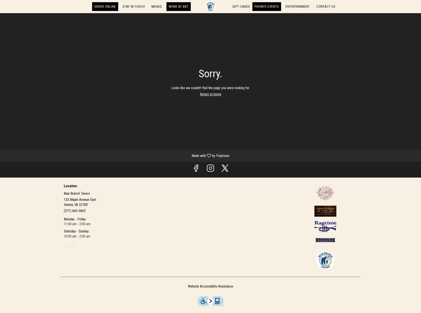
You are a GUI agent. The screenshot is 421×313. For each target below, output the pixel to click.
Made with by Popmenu (116, 155)
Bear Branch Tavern (325, 260)
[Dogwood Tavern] (325, 211)
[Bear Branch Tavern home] (210, 6)
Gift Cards (241, 7)
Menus (157, 7)
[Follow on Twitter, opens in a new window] (225, 169)
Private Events (267, 7)
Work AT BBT (179, 7)
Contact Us (325, 7)
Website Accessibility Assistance (210, 286)
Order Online (105, 7)
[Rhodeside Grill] (325, 240)
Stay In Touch (134, 7)
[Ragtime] (325, 226)
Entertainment (297, 7)
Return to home (210, 94)
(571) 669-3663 (75, 211)
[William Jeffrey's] (325, 192)
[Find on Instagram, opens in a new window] (210, 169)
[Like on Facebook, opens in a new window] (196, 169)
